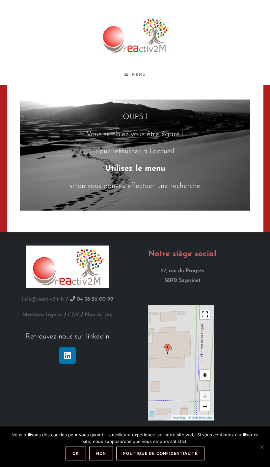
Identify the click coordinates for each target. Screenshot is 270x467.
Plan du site (99, 315)
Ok (75, 453)
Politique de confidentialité (160, 453)
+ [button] (204, 396)
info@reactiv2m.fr (43, 299)
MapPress (179, 417)
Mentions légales (42, 315)
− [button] (204, 405)
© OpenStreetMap (200, 417)
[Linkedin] (67, 355)
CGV (73, 315)
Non (101, 453)
